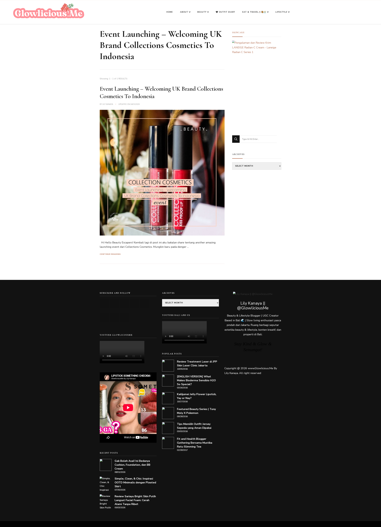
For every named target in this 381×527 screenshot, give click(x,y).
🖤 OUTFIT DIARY (225, 12)
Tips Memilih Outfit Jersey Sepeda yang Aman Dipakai (194, 426)
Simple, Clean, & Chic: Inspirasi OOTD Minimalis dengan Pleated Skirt (135, 482)
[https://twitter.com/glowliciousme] (124, 303)
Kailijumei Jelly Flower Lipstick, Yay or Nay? (196, 396)
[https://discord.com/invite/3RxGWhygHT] (124, 317)
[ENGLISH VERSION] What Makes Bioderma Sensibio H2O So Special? (196, 380)
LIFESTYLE (281, 12)
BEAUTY (201, 12)
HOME (169, 12)
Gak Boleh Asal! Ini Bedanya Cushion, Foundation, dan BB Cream (132, 464)
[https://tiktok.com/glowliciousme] (114, 317)
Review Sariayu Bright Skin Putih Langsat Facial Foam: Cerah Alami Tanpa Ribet (135, 500)
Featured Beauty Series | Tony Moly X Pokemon (196, 411)
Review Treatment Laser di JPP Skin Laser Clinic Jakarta (197, 363)
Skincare (238, 32)
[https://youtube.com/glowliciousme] (104, 303)
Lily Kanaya (107, 104)
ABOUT (184, 12)
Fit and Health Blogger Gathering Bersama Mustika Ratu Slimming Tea (194, 442)
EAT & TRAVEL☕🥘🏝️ (254, 12)
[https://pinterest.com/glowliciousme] (104, 317)
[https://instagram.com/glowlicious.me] (114, 303)
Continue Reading (110, 254)
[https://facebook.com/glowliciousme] (134, 303)
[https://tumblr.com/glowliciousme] (144, 303)
